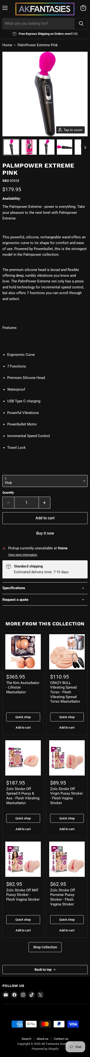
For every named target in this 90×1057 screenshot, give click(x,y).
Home (7, 45)
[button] (11, 147)
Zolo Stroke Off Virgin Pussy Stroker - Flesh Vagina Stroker (66, 796)
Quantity (8, 492)
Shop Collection (45, 947)
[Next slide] (85, 147)
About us (42, 1039)
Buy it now (45, 533)
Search (26, 1039)
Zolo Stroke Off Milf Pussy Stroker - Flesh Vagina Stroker (23, 895)
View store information (22, 555)
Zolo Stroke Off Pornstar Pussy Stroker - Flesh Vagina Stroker (62, 897)
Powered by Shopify (45, 1049)
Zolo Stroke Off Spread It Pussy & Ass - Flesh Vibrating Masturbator (22, 796)
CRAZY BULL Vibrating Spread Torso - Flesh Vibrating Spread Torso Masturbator (65, 692)
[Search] (81, 23)
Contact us (61, 1039)
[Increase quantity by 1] (45, 503)
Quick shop (23, 717)
